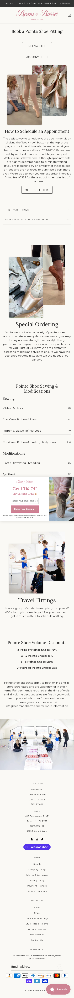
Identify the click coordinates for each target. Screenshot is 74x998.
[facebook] (31, 839)
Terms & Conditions (37, 891)
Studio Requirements (37, 924)
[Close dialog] (71, 479)
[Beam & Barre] (37, 15)
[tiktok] (42, 839)
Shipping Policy (37, 869)
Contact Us (37, 940)
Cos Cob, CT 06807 (37, 799)
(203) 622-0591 (37, 804)
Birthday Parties (37, 929)
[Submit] (59, 966)
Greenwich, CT (37, 46)
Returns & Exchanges (37, 875)
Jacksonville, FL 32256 (37, 821)
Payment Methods (37, 886)
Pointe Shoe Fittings (37, 918)
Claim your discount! (24, 509)
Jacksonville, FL (37, 57)
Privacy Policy (37, 880)
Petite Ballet (37, 934)
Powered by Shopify (37, 990)
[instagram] (37, 839)
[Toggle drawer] (5, 15)
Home (37, 907)
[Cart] (69, 15)
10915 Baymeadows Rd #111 (37, 816)
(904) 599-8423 (37, 826)
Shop (37, 913)
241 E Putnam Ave (37, 794)
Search (37, 864)
